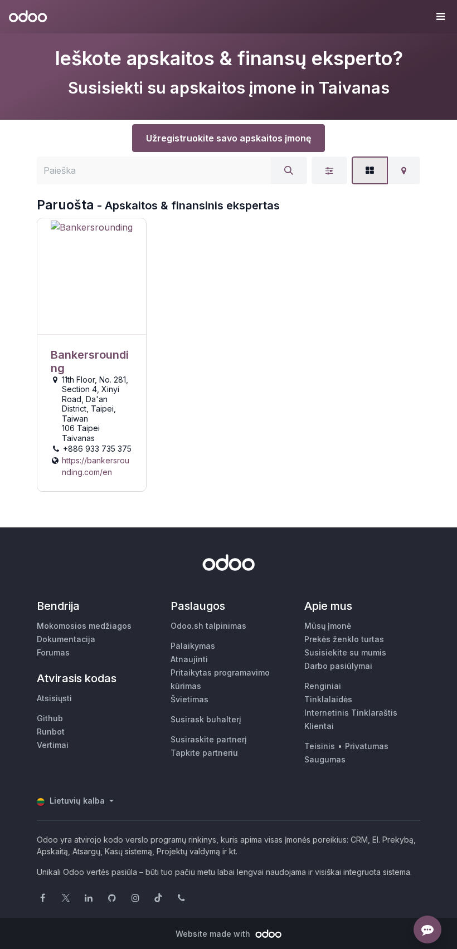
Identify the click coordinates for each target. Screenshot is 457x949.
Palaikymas (193, 645)
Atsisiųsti (54, 698)
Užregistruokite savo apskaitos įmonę (228, 138)
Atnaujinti (189, 659)
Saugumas (325, 759)
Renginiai (322, 686)
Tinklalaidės (328, 699)
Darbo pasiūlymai (338, 666)
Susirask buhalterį (206, 719)
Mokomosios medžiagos (84, 625)
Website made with (214, 933)
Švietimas (189, 699)
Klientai (319, 726)
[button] (440, 16)
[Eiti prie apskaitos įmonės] (91, 276)
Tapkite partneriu (204, 752)
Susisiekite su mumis (345, 652)
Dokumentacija (66, 639)
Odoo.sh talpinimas (208, 625)
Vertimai (53, 745)
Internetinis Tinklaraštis (350, 712)
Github (50, 718)
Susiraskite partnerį (209, 739)
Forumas (53, 652)
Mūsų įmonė (327, 625)
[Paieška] (288, 170)
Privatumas (366, 746)
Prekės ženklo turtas (344, 639)
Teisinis (319, 746)
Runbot (51, 731)
